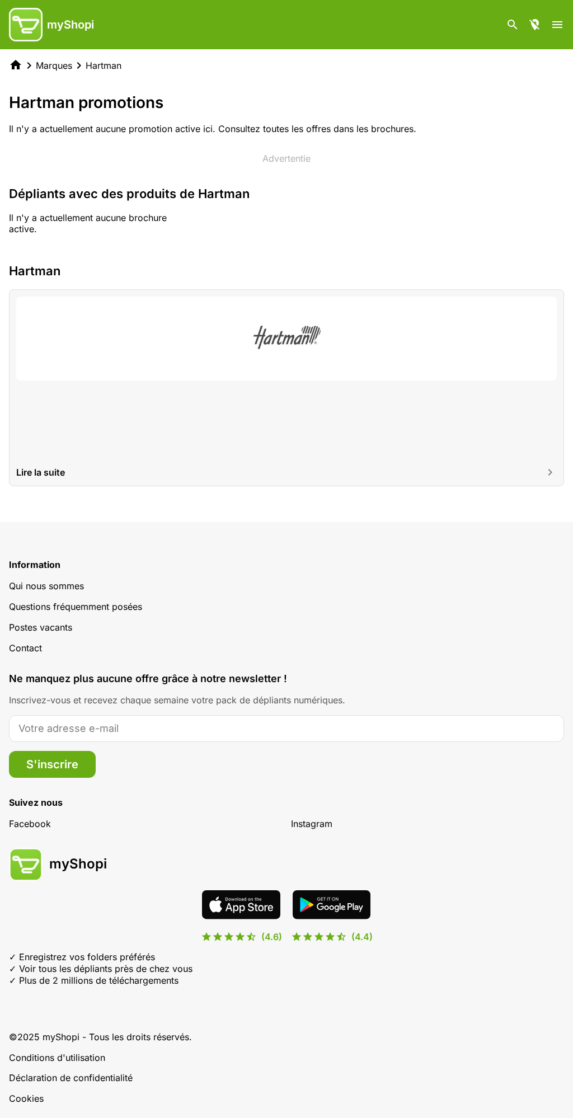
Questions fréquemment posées (75, 606)
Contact (25, 648)
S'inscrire (52, 764)
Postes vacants (40, 627)
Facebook (30, 823)
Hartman (103, 65)
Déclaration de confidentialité (71, 1077)
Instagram (311, 823)
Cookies (26, 1098)
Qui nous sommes (46, 585)
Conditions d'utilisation (57, 1057)
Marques (54, 65)
